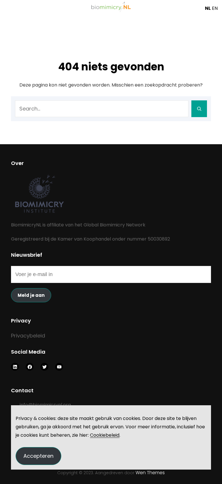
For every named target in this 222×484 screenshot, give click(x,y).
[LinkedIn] (15, 367)
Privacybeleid (28, 335)
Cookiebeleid (104, 435)
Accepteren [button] (38, 455)
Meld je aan (31, 295)
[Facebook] (30, 367)
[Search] (199, 108)
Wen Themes (150, 472)
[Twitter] (44, 367)
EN (215, 8)
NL (208, 8)
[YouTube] (59, 367)
